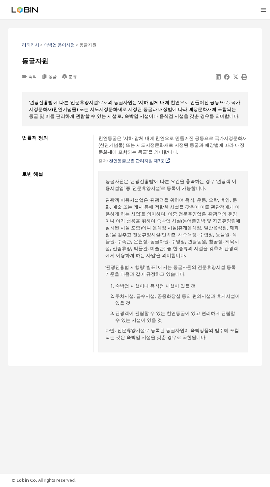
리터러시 (30, 45)
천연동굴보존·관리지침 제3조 (137, 161)
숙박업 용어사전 (59, 45)
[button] (218, 77)
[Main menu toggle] (263, 9)
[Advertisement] (135, 419)
